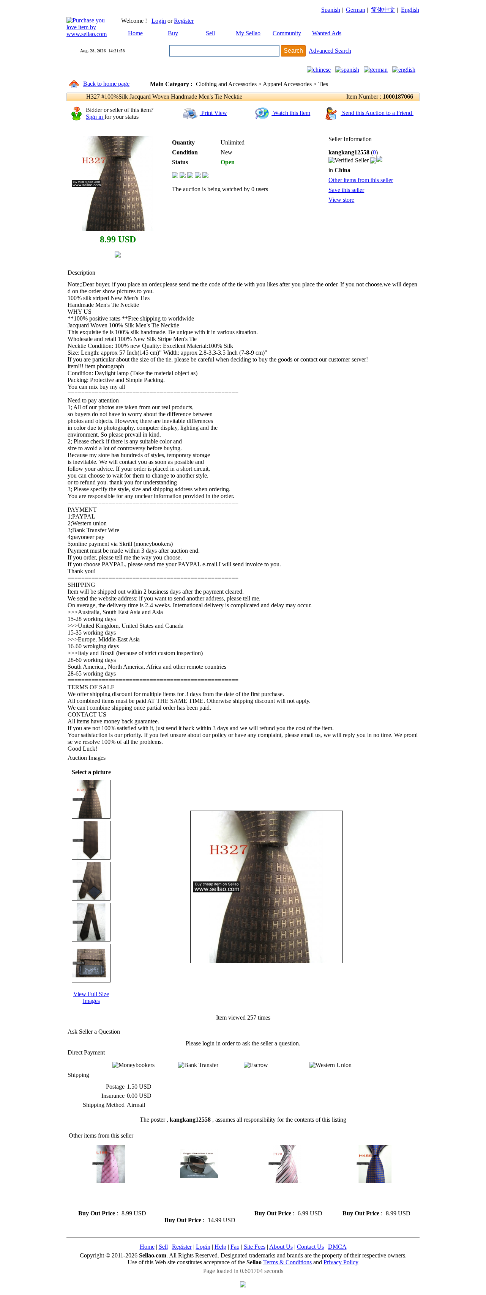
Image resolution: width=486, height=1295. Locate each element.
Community (287, 33)
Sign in (95, 116)
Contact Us (310, 1246)
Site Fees (254, 1246)
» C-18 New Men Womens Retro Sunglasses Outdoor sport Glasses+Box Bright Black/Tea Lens (192, 1199)
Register (184, 20)
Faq (235, 1246)
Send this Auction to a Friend (377, 113)
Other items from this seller (360, 180)
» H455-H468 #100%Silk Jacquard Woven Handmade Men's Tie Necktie (372, 1196)
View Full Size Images (91, 997)
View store (341, 199)
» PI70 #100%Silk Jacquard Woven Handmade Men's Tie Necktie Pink (284, 1196)
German (355, 9)
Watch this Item (290, 113)
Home (135, 33)
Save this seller (346, 190)
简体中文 (383, 9)
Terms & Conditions (287, 1262)
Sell (210, 33)
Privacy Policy (340, 1262)
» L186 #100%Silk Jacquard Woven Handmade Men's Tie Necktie (108, 1196)
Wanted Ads (326, 33)
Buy (173, 33)
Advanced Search (330, 50)
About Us (281, 1246)
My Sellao (248, 33)
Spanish (330, 9)
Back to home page (106, 83)
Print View (213, 113)
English (410, 9)
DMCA (337, 1246)
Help (220, 1246)
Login (158, 20)
